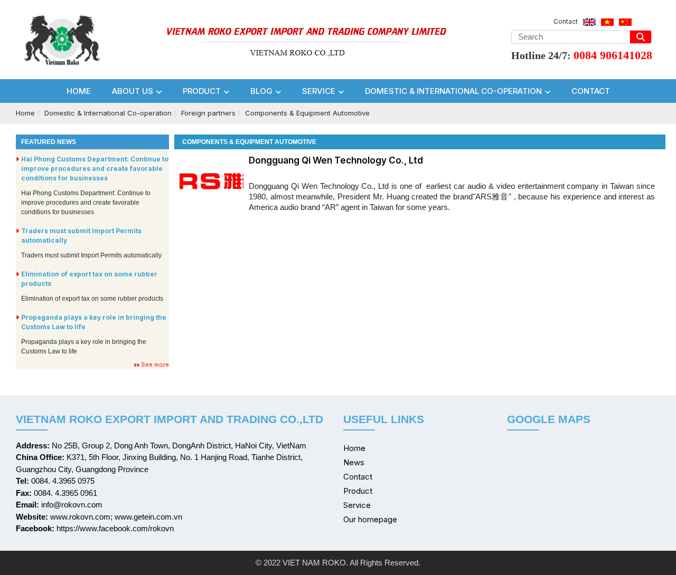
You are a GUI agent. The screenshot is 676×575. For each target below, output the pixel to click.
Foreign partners (208, 113)
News (353, 462)
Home (25, 113)
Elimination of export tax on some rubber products (89, 278)
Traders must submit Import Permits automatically (81, 235)
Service (357, 505)
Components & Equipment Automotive (307, 113)
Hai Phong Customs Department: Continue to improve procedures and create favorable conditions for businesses (94, 168)
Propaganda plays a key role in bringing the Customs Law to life (93, 322)
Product (357, 491)
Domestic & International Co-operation (108, 113)
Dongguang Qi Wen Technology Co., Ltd (336, 160)
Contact (357, 477)
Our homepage (370, 519)
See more (155, 364)
